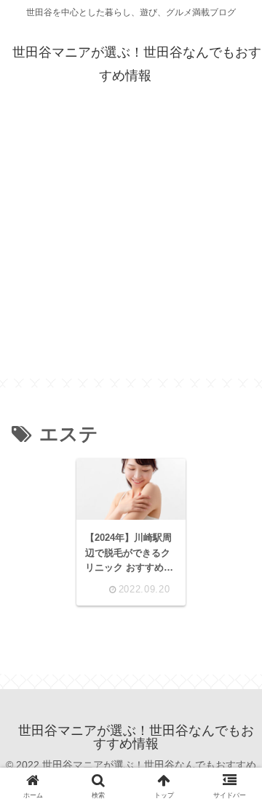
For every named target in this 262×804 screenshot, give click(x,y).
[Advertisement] (131, 248)
